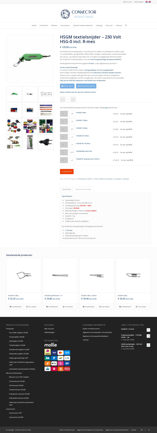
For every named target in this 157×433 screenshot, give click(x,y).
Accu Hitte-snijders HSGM (18, 332)
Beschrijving (67, 189)
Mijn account (127, 2)
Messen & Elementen (14, 373)
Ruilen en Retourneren (91, 329)
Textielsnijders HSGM (84, 179)
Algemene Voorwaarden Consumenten (97, 332)
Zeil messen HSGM (16, 385)
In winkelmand (67, 171)
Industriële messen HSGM (19, 398)
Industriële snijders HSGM (19, 354)
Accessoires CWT (15, 413)
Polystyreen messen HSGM (19, 394)
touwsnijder (118, 179)
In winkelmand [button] (16, 307)
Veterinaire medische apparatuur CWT (21, 363)
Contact (85, 340)
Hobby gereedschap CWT (18, 358)
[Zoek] (125, 25)
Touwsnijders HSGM (16, 337)
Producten (10, 329)
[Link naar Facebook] (145, 430)
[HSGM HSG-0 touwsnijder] (30, 58)
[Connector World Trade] (78, 13)
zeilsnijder (125, 179)
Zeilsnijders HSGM (16, 341)
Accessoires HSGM (16, 417)
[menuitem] (127, 1)
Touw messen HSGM (17, 381)
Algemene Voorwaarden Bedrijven (95, 336)
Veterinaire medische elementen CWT (21, 403)
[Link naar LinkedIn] (149, 430)
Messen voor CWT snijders (19, 377)
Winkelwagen (139, 2)
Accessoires (10, 409)
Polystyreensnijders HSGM (19, 349)
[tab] (66, 189)
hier (106, 107)
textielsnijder (108, 179)
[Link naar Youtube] (142, 430)
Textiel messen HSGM (17, 389)
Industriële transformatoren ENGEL (22, 369)
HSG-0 (97, 179)
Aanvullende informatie (83, 189)
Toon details (31, 307)
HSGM (101, 179)
